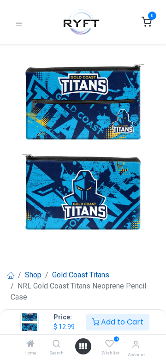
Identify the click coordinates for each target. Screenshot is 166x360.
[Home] (30, 344)
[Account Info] (135, 344)
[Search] (56, 344)
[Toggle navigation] (19, 22)
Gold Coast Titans (80, 274)
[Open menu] (83, 346)
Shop (33, 274)
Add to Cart (121, 322)
